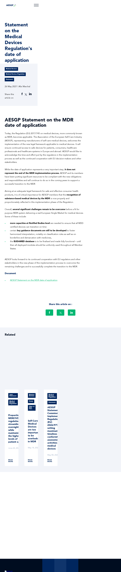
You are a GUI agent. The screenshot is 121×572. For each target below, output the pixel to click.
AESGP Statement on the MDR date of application (33, 280)
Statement (9, 79)
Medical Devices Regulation (15, 74)
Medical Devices (11, 69)
